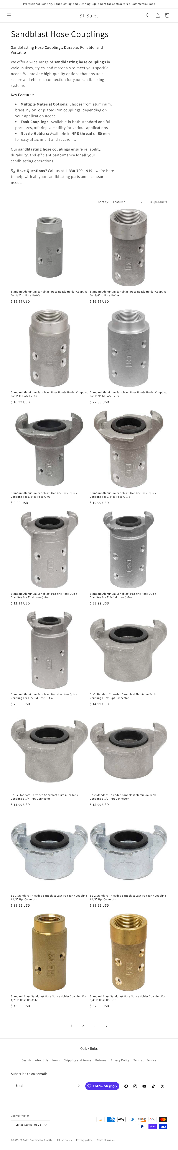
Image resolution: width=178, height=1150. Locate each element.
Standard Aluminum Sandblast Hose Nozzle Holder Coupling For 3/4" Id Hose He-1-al (128, 293)
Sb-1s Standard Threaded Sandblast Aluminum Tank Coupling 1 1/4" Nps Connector (44, 796)
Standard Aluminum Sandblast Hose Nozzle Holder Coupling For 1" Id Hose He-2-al (49, 394)
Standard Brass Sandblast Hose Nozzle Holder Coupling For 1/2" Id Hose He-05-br (48, 998)
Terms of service (106, 1140)
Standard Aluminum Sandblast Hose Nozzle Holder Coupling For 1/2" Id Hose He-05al (49, 293)
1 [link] (71, 1025)
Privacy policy (84, 1140)
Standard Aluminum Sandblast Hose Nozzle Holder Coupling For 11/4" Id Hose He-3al (128, 394)
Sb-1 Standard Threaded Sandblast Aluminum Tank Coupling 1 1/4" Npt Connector (123, 696)
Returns (100, 1060)
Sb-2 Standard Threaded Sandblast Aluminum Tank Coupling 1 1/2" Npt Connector (123, 796)
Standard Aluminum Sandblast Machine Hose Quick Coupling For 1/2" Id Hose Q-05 (44, 495)
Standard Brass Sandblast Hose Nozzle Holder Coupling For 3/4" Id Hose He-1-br (127, 998)
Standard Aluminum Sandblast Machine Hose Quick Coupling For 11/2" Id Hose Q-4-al (44, 696)
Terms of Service (145, 1060)
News (56, 1060)
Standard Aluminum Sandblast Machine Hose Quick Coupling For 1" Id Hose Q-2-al (44, 595)
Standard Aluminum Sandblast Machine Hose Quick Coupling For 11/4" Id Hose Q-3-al (123, 595)
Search (26, 1060)
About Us (41, 1060)
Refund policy (64, 1140)
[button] (9, 15)
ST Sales (25, 1140)
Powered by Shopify (41, 1140)
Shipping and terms (77, 1060)
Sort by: (103, 202)
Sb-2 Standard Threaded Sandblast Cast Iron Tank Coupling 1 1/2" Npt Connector (128, 897)
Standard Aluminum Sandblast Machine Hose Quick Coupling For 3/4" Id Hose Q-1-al (123, 495)
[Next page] (106, 1026)
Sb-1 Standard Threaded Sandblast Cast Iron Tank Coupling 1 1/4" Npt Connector (49, 897)
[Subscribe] (78, 1086)
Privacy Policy (119, 1060)
